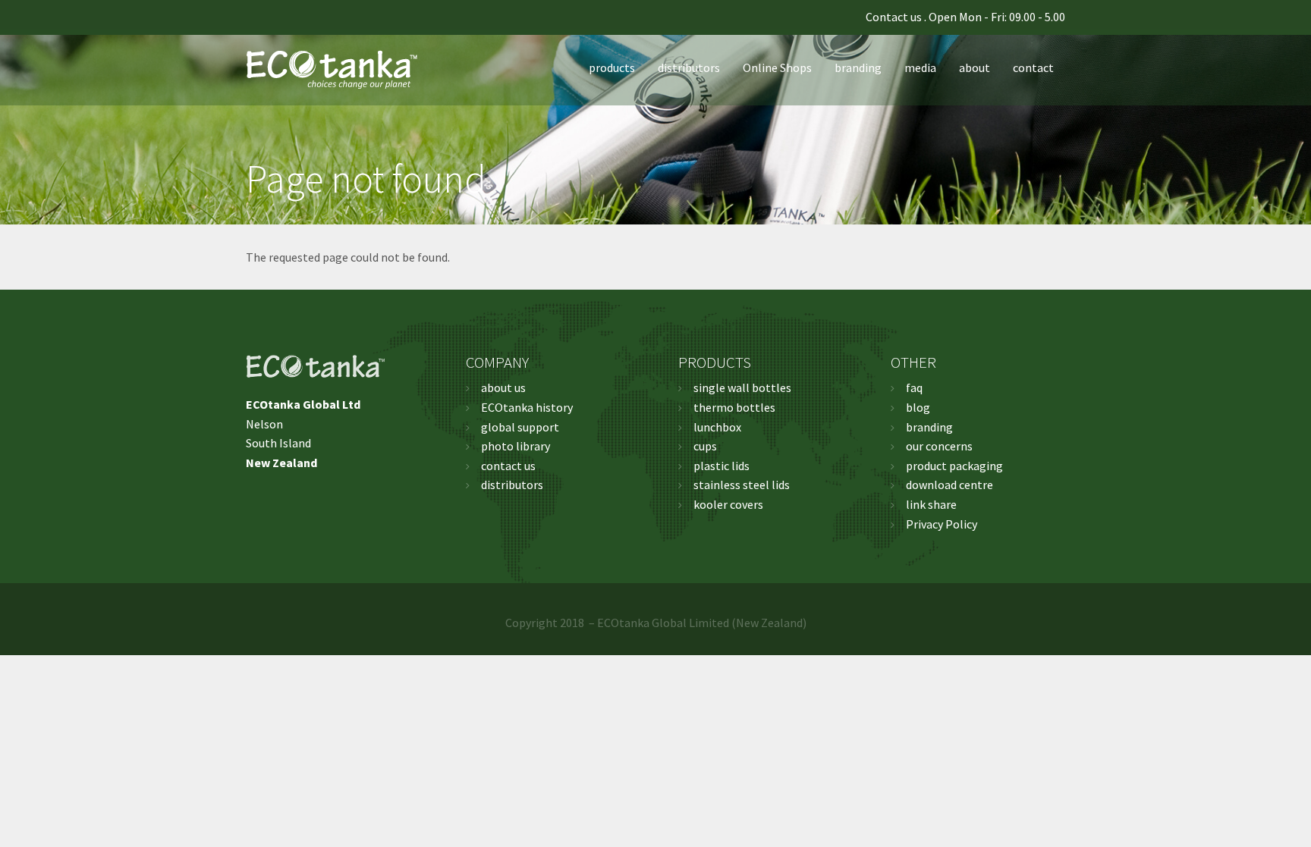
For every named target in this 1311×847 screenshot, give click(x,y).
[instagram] (295, 18)
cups (705, 445)
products (612, 67)
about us (503, 387)
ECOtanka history (527, 407)
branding (858, 67)
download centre (949, 484)
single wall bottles (742, 387)
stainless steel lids (741, 484)
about (974, 67)
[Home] (337, 67)
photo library (515, 445)
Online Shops (777, 67)
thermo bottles (734, 407)
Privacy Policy (941, 524)
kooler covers (728, 504)
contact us (508, 465)
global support (520, 426)
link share (931, 504)
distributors (689, 67)
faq (914, 387)
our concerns (939, 445)
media (920, 67)
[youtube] (265, 18)
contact (1033, 67)
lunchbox (717, 426)
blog (918, 407)
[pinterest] (280, 18)
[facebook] (250, 18)
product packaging (954, 465)
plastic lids (721, 465)
